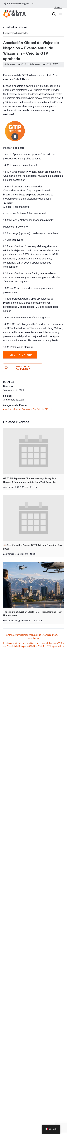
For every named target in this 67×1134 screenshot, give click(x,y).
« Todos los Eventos (15, 27)
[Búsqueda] (54, 14)
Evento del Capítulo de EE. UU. (37, 409)
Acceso (58, 7)
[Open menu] (60, 14)
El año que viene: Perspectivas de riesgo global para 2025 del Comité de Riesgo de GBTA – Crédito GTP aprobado (33, 644)
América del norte (12, 409)
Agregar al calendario (23, 368)
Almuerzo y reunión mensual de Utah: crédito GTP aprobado (33, 636)
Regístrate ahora (20, 355)
